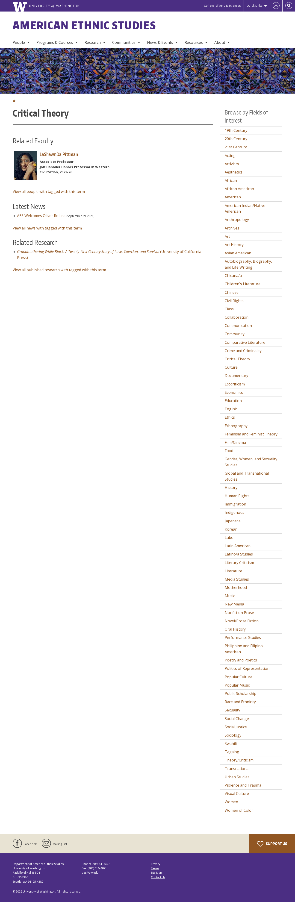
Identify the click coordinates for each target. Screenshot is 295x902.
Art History (234, 244)
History (231, 487)
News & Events (160, 42)
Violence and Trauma (243, 785)
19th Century (236, 130)
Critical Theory (237, 358)
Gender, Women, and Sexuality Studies (251, 461)
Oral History (235, 629)
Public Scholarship (240, 693)
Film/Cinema (235, 442)
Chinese (232, 292)
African (231, 180)
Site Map (156, 873)
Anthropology (237, 219)
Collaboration (236, 317)
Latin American (238, 545)
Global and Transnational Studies (247, 476)
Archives (232, 228)
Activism (232, 163)
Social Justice (236, 726)
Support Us (276, 844)
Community (235, 333)
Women (231, 801)
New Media (234, 604)
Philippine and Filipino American (244, 648)
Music (230, 595)
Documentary (236, 375)
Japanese (233, 520)
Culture (231, 367)
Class (229, 308)
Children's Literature (242, 283)
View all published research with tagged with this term (59, 269)
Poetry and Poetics (241, 660)
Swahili (231, 743)
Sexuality (232, 710)
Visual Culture (237, 793)
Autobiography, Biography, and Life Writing (248, 264)
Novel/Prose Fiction (242, 620)
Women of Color (239, 810)
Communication (238, 325)
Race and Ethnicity (240, 701)
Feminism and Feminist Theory (251, 434)
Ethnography (236, 425)
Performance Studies (243, 637)
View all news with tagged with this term (47, 228)
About (219, 42)
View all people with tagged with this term (49, 191)
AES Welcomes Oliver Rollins (41, 215)
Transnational (237, 768)
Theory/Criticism (239, 760)
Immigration (235, 504)
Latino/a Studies (239, 554)
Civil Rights (234, 300)
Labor (230, 537)
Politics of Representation (247, 668)
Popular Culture (238, 676)
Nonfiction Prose (239, 612)
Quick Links (255, 6)
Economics (234, 392)
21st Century (236, 147)
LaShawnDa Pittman (59, 154)
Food (229, 450)
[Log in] (276, 6)
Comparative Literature (245, 342)
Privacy (155, 864)
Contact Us (158, 877)
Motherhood (236, 587)
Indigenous (234, 512)
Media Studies (237, 579)
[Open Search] (289, 6)
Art (227, 236)
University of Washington (39, 891)
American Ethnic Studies (84, 25)
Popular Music (237, 685)
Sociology (233, 735)
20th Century (236, 138)
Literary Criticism (239, 562)
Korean (231, 529)
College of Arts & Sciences (222, 6)
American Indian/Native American (245, 208)
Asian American (238, 253)
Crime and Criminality (243, 350)
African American (239, 188)
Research (93, 42)
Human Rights (237, 495)
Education (233, 400)
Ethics (230, 417)
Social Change (237, 718)
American (233, 197)
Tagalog (232, 751)
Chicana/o (233, 275)
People (19, 42)
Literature (233, 570)
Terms (155, 868)
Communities (124, 42)
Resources (194, 42)
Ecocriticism (235, 384)
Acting (230, 155)
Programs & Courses (54, 42)
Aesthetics (233, 172)
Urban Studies (237, 776)
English (231, 408)
